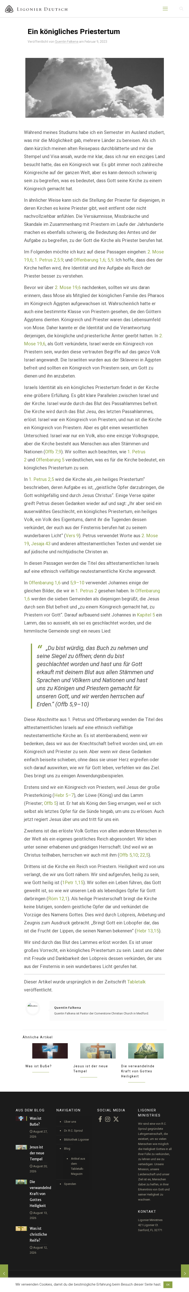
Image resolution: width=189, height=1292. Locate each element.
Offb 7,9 (53, 451)
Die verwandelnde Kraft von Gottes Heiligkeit (138, 1071)
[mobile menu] (165, 9)
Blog (67, 1148)
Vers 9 (72, 535)
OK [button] (168, 1284)
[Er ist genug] (185, 1273)
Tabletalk (136, 982)
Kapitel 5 (146, 615)
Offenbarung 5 (50, 460)
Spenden (70, 1184)
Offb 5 (50, 803)
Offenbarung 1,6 (89, 260)
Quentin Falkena (66, 41)
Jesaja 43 (40, 543)
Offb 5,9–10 (72, 704)
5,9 (110, 260)
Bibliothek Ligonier (76, 1139)
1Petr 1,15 (72, 882)
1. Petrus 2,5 (47, 260)
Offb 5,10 (128, 855)
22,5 (144, 855)
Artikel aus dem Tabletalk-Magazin (78, 1166)
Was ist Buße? (38, 1066)
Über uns (70, 1121)
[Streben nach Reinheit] (4, 1273)
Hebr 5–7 (64, 795)
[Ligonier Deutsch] (39, 8)
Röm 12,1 (58, 898)
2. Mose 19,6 (68, 287)
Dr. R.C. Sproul (73, 1130)
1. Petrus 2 (86, 590)
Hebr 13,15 (147, 931)
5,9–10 (77, 582)
